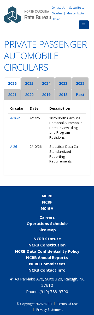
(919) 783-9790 (53, 291)
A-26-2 (15, 118)
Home (56, 19)
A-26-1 (15, 146)
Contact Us (58, 7)
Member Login (75, 13)
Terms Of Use (67, 304)
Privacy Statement (49, 309)
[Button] (84, 24)
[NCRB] (27, 14)
